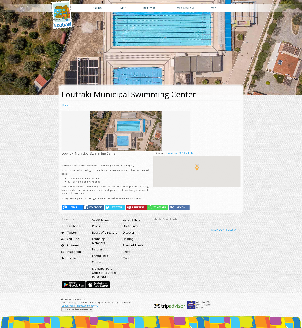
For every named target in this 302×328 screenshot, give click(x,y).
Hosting (128, 239)
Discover (128, 232)
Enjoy (126, 252)
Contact (97, 262)
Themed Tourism (134, 245)
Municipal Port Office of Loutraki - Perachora (104, 273)
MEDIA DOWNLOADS (222, 229)
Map (126, 258)
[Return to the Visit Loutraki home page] (59, 15)
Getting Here (131, 219)
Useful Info (130, 226)
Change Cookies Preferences (77, 309)
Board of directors (104, 232)
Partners (98, 249)
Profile (96, 226)
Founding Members (98, 241)
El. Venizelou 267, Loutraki (179, 152)
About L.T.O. (100, 219)
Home (65, 105)
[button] (196, 167)
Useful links (100, 256)
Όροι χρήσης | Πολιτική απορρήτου (79, 305)
